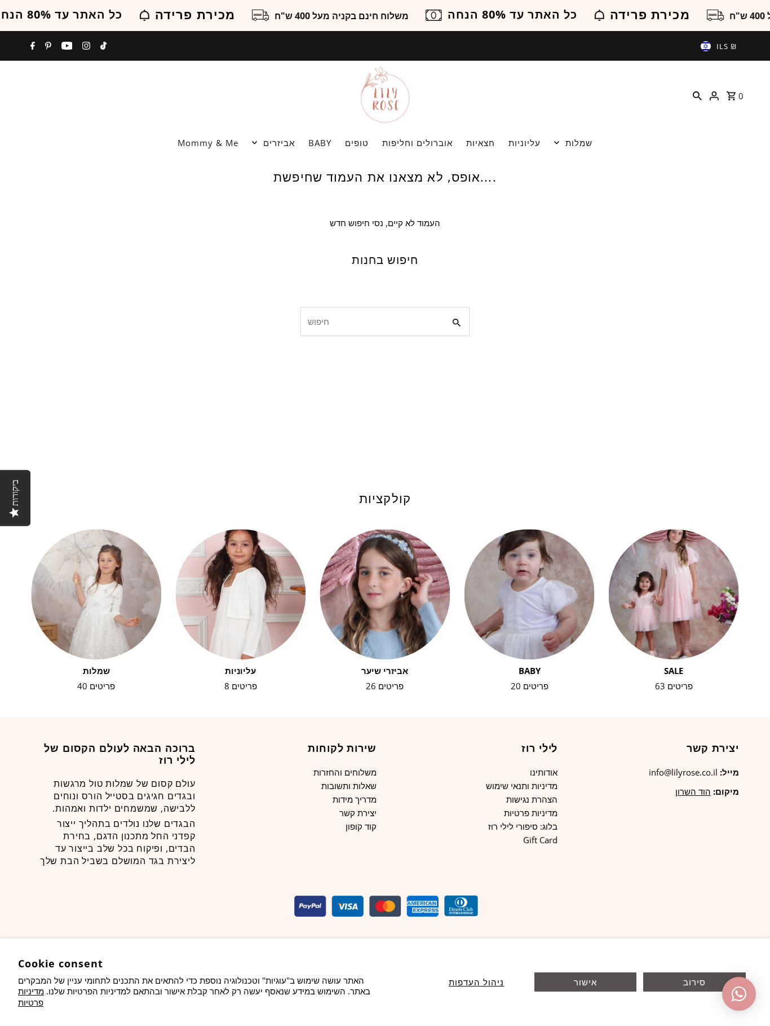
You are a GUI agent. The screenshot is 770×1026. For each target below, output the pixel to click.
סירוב (694, 982)
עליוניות (524, 142)
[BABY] (529, 594)
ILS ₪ (726, 46)
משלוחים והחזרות (345, 772)
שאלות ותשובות (349, 785)
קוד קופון (361, 826)
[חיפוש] (697, 95)
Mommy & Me (208, 142)
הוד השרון (693, 791)
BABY (319, 142)
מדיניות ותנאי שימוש (521, 785)
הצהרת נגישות (531, 799)
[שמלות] (96, 594)
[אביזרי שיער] (385, 594)
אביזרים (279, 142)
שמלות (578, 142)
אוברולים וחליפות (417, 142)
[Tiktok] (102, 46)
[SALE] (674, 594)
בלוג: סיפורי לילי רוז (522, 826)
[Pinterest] (46, 46)
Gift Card (540, 840)
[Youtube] (66, 46)
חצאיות (480, 142)
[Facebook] (31, 46)
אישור (585, 982)
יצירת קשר (358, 812)
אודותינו (543, 772)
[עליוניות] (240, 594)
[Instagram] (84, 46)
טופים (357, 142)
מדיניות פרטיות (31, 996)
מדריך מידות (355, 799)
